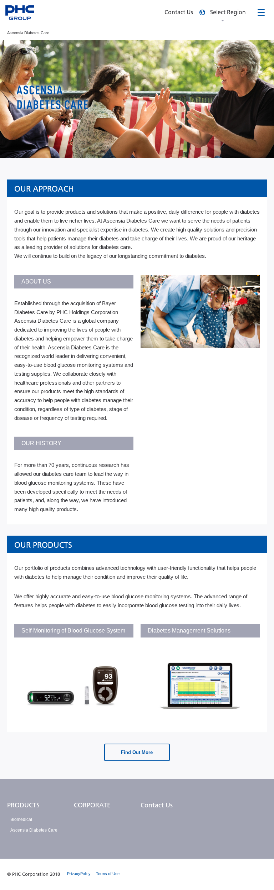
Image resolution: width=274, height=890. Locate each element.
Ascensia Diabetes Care (33, 830)
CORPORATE (92, 805)
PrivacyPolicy (79, 873)
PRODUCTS (23, 805)
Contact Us (157, 805)
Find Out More (137, 752)
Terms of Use (108, 873)
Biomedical (21, 819)
